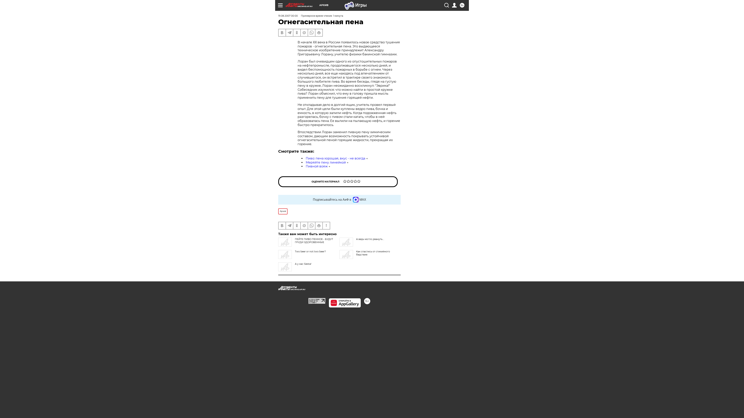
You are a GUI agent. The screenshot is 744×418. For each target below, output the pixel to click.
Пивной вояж (317, 166)
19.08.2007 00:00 (288, 15)
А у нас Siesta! (303, 263)
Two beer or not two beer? (310, 251)
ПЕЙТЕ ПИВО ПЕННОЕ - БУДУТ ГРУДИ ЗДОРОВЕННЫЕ (314, 241)
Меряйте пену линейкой (326, 162)
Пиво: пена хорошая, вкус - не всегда (335, 158)
